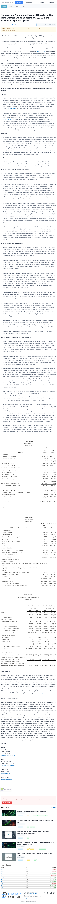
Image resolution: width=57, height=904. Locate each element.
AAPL (2, 871)
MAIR (28, 837)
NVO (47, 815)
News (17, 10)
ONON (44, 848)
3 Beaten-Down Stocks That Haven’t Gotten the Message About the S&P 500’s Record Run (35, 843)
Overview (11, 10)
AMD (2, 873)
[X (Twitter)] (44, 895)
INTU (28, 826)
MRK (38, 815)
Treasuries (37, 10)
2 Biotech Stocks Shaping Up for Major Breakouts (32, 811)
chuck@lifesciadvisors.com (8, 755)
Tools (23, 6)
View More (53, 807)
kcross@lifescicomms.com (8, 765)
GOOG (2, 877)
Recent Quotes (29, 2)
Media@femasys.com (7, 779)
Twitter (3, 695)
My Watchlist (41, 2)
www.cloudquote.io (33, 893)
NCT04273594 (7, 119)
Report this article (7, 802)
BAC (2, 875)
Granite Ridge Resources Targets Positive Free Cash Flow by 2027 (34, 854)
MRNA (41, 815)
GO (41, 848)
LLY (36, 815)
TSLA (2, 887)
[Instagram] (54, 895)
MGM (33, 826)
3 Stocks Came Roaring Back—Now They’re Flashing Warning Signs (35, 821)
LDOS (31, 826)
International (30, 10)
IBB (34, 815)
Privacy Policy (27, 898)
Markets (4, 6)
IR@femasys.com (5, 773)
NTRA (44, 815)
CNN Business (12, 108)
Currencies (22, 10)
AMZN (2, 869)
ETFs (17, 6)
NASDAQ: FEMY (41, 51)
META (2, 879)
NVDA (2, 883)
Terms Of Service (35, 898)
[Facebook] (47, 895)
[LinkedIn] (50, 895)
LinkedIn (9, 695)
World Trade (32, 848)
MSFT (2, 881)
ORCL (2, 885)
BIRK (39, 848)
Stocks (11, 6)
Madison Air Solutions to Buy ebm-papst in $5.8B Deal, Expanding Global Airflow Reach (33, 832)
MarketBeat (20, 815)
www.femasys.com (41, 693)
